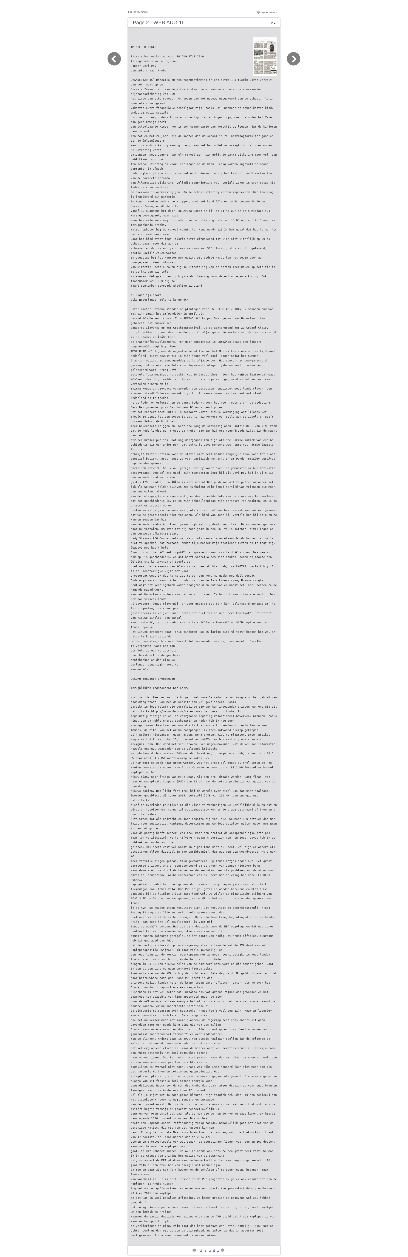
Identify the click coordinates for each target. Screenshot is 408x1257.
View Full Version (269, 12)
